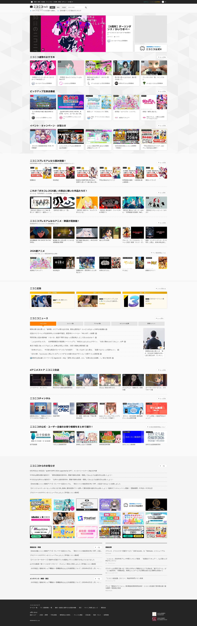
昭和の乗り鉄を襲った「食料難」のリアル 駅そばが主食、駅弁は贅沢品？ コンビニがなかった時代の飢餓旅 (67, 329)
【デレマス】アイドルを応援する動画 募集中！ (46, 10)
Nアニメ (64, 1)
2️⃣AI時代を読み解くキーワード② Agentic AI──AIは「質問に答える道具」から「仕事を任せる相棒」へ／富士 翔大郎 (70, 358)
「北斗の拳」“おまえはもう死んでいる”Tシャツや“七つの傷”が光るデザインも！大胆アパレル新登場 (64, 354)
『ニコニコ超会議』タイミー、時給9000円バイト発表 (124, 578)
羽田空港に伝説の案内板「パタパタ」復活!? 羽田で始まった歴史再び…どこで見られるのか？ (62, 337)
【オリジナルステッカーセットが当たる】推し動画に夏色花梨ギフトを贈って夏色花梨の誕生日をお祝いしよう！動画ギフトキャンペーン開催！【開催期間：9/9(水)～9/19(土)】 (91, 488)
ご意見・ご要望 (43, 615)
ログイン (146, 1)
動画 (35, 1)
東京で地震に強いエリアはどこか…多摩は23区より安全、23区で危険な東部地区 (58, 346)
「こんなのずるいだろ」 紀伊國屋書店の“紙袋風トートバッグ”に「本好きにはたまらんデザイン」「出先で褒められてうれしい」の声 (76, 341)
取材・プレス (97, 615)
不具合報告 (54, 615)
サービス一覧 (33, 607)
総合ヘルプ (33, 615)
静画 (39, 1)
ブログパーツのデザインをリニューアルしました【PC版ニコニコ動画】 (55, 492)
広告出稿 (87, 615)
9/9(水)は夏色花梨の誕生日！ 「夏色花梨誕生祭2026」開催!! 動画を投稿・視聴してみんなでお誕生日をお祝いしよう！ (71, 475)
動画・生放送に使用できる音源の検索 (65, 607)
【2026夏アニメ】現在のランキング (70, 10)
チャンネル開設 (78, 615)
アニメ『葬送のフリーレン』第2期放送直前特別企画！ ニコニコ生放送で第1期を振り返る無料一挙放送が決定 (135, 587)
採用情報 (106, 615)
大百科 (55, 1)
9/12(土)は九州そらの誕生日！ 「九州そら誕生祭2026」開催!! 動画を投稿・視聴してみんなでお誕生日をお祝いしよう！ (71, 479)
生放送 (43, 1)
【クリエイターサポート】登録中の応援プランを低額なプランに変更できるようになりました (62, 560)
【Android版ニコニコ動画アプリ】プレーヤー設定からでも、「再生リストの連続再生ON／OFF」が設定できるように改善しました (75, 484)
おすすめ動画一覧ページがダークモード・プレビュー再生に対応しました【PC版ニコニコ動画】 (63, 564)
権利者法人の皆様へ (65, 615)
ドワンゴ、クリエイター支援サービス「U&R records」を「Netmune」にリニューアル (135, 551)
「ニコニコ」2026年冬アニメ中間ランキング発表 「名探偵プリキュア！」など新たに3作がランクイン (136, 560)
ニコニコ (39, 7)
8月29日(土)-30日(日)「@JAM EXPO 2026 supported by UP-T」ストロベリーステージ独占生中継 (63, 471)
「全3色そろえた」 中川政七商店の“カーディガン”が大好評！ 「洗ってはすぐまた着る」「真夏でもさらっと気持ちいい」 (73, 350)
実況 (59, 1)
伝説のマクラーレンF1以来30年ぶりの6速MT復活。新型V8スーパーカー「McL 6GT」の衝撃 (62, 333)
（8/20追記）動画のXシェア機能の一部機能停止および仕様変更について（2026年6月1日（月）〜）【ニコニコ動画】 (66, 568)
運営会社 (103, 607)
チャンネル (49, 1)
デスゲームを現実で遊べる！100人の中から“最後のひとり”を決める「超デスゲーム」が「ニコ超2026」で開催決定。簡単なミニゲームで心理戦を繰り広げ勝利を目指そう (135, 569)
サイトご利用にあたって (91, 607)
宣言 (80, 607)
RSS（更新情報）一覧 (46, 607)
